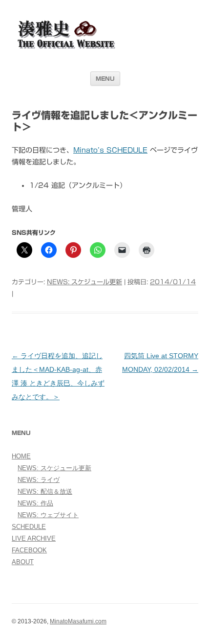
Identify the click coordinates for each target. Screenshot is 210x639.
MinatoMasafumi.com (78, 621)
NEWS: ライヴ (39, 479)
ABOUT (23, 562)
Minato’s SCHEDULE (110, 150)
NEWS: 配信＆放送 (45, 491)
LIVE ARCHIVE (34, 538)
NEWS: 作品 (35, 503)
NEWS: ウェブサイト (48, 515)
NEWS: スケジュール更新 (84, 282)
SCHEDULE (29, 526)
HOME (21, 456)
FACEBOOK (29, 550)
